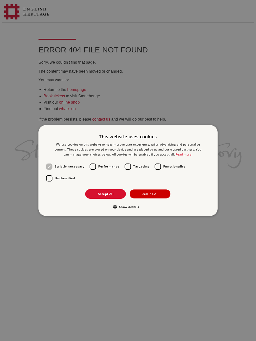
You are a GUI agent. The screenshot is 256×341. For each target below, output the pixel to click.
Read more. (184, 154)
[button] (128, 207)
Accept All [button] (106, 194)
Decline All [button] (150, 194)
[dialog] (128, 170)
